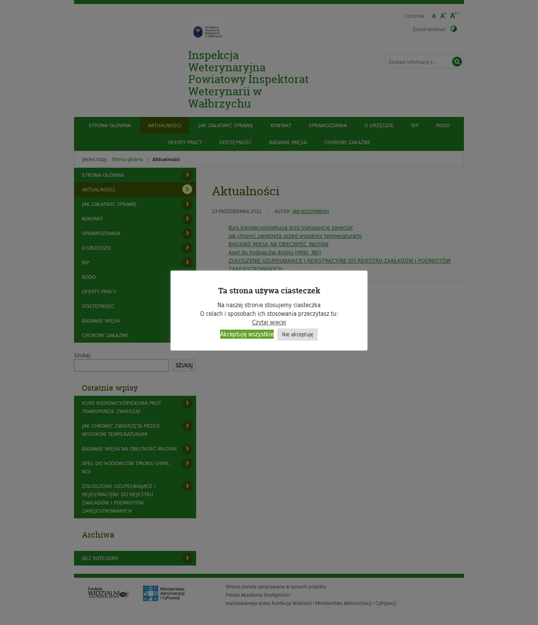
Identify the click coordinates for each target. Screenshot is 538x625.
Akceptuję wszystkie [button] (247, 334)
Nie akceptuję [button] (297, 334)
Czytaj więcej (269, 322)
